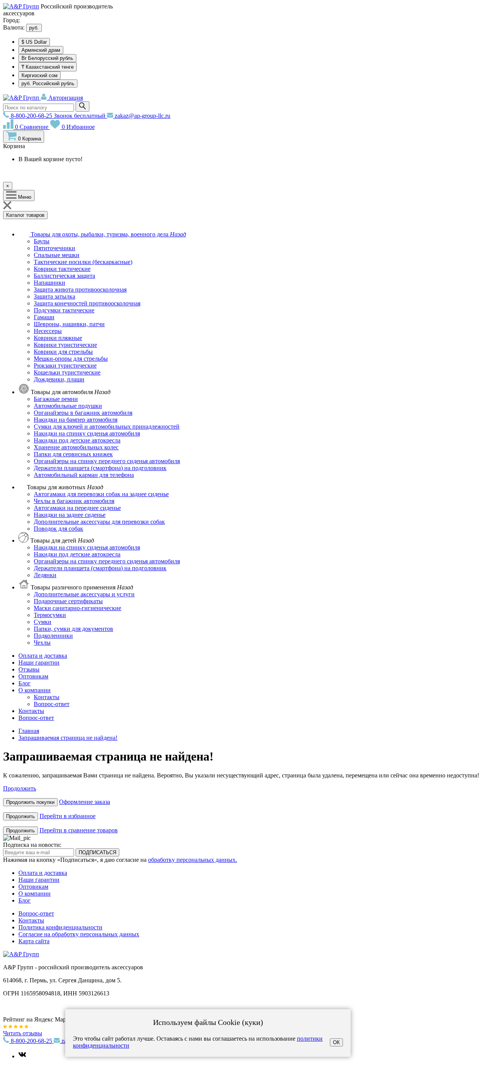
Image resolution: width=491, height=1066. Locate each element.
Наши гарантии (38, 662)
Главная (28, 731)
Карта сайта (33, 941)
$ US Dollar (34, 42)
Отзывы (29, 669)
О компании (34, 690)
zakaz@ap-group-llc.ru (141, 115)
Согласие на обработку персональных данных (78, 934)
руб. (34, 28)
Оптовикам (33, 676)
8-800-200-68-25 (57, 115)
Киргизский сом (39, 75)
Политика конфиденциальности (60, 927)
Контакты (31, 711)
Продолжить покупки (30, 802)
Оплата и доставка (42, 655)
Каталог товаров (25, 215)
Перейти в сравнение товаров (79, 830)
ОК (336, 1042)
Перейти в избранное (68, 816)
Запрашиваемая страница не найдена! (67, 737)
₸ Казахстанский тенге (47, 67)
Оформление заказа (84, 802)
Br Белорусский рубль (47, 58)
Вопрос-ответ (36, 718)
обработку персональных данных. (192, 859)
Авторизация (65, 97)
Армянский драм (40, 50)
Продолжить (19, 788)
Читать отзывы (22, 1033)
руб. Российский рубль (47, 83)
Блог (24, 683)
